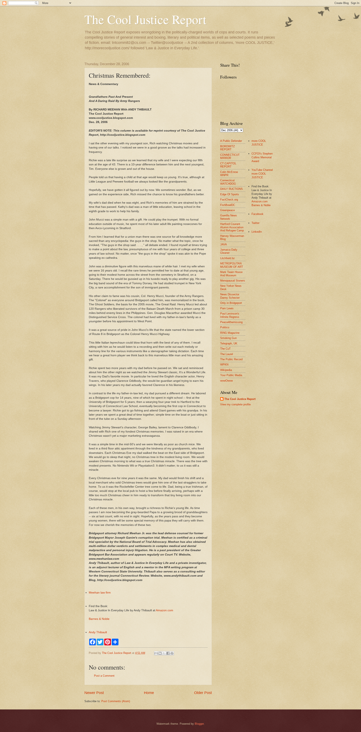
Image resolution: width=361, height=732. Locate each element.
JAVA (223, 244)
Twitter (255, 223)
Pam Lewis (227, 308)
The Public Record (231, 359)
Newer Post (94, 693)
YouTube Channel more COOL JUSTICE (262, 173)
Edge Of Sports (229, 194)
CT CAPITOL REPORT (228, 165)
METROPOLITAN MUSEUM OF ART (231, 265)
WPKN (224, 364)
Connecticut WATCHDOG (228, 182)
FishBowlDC (227, 205)
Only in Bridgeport (231, 302)
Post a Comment (104, 675)
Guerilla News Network (228, 217)
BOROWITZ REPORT (227, 148)
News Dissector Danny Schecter (230, 296)
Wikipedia (226, 370)
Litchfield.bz (227, 258)
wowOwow (226, 380)
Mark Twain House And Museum (231, 273)
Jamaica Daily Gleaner (228, 251)
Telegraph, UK (228, 343)
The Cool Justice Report (145, 19)
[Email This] (156, 653)
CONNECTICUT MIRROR (230, 156)
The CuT (225, 348)
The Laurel (226, 354)
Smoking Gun (228, 338)
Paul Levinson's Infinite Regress (229, 315)
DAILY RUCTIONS (231, 188)
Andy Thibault (98, 632)
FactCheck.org (229, 199)
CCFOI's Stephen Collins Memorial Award (262, 157)
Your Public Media (231, 375)
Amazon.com (164, 610)
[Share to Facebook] (168, 653)
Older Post (203, 693)
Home (149, 693)
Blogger (199, 723)
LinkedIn (257, 231)
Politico (224, 327)
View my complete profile (235, 404)
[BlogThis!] (160, 653)
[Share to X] (164, 653)
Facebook (257, 214)
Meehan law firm (100, 592)
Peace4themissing (231, 322)
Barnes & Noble (99, 618)
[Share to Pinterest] (172, 653)
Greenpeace (227, 210)
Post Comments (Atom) (115, 701)
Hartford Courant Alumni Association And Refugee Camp (232, 227)
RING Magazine (229, 332)
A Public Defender (231, 140)
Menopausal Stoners (232, 280)
